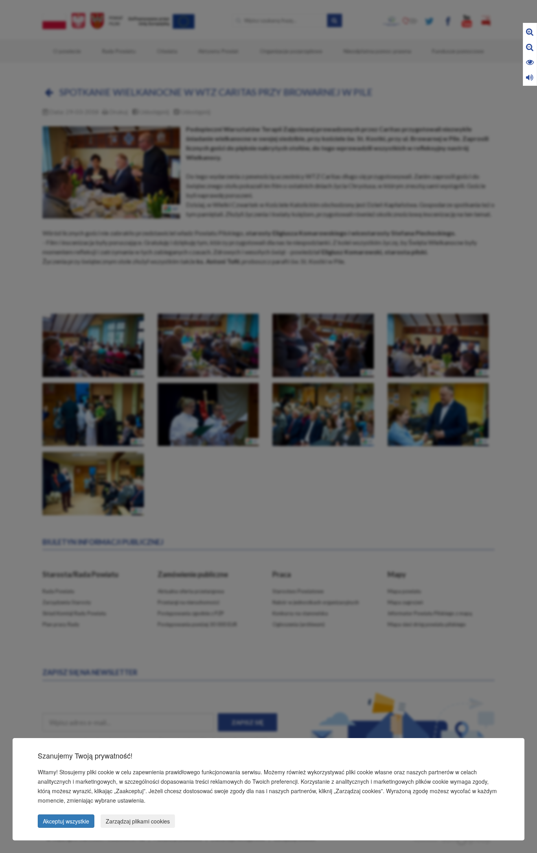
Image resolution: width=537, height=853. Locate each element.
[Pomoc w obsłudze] (529, 77)
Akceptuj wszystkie (66, 821)
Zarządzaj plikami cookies (138, 821)
